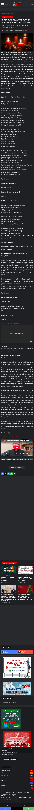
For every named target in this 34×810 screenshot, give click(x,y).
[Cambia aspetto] (32, 4)
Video (10, 17)
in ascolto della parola (17, 467)
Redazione (26, 792)
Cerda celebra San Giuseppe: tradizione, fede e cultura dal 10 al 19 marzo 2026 (25, 578)
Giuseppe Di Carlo (8, 30)
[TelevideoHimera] (17, 4)
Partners (20, 792)
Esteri (3, 785)
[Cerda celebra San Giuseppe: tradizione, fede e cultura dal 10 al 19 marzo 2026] (25, 570)
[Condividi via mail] (14, 473)
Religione (13, 13)
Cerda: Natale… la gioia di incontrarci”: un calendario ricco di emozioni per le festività (25, 597)
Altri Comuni (5, 775)
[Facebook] (2, 473)
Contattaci (6, 750)
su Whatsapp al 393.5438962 (11, 752)
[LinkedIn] (8, 473)
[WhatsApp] (11, 473)
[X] (5, 473)
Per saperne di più (7, 748)
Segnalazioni (5, 788)
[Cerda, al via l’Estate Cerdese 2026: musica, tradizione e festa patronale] (8, 570)
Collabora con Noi (11, 794)
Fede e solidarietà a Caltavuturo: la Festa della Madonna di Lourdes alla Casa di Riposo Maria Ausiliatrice (8, 597)
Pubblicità (3, 794)
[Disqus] (17, 537)
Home (4, 13)
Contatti (3, 792)
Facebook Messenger (7, 754)
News (8, 13)
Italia (3, 783)
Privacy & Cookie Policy (11, 792)
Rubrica (4, 780)
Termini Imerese (6, 770)
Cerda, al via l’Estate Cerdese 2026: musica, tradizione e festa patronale (7, 578)
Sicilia (3, 773)
